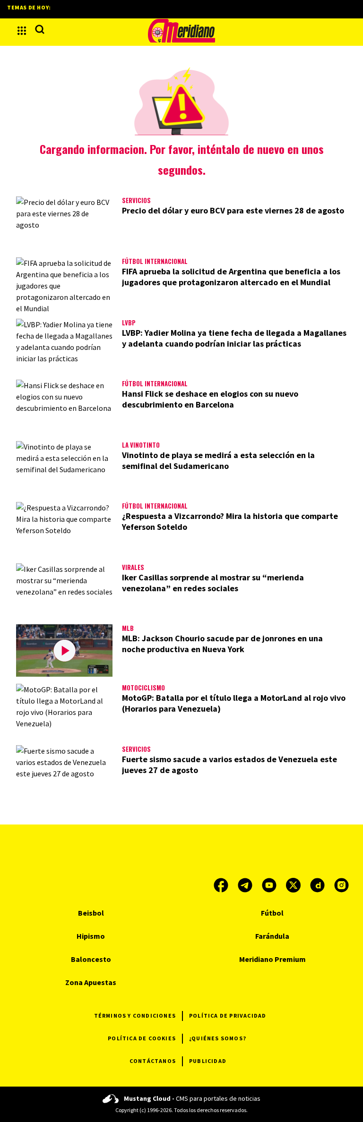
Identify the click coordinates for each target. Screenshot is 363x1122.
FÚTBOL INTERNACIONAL (155, 261)
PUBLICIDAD (207, 1060)
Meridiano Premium (272, 959)
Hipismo (91, 936)
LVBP (129, 322)
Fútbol (272, 913)
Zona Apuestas (90, 982)
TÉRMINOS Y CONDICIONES (135, 1015)
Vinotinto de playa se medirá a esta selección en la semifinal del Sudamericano (218, 460)
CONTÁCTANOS (153, 1060)
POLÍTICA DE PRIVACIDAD (227, 1015)
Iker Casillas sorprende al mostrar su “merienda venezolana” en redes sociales (213, 583)
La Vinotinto (141, 445)
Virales (133, 567)
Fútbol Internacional (155, 383)
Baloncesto (91, 959)
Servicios (136, 200)
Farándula (272, 936)
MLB (128, 628)
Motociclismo (143, 687)
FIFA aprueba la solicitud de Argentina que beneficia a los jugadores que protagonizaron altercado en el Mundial (231, 277)
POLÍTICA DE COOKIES (142, 1038)
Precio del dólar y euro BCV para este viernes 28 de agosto (233, 210)
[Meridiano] (181, 30)
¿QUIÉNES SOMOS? (217, 1038)
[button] (21, 30)
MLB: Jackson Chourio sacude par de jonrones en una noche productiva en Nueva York (222, 643)
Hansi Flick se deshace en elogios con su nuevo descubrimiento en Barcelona (210, 399)
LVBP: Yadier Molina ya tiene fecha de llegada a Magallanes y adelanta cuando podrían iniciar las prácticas (234, 338)
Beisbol (91, 913)
